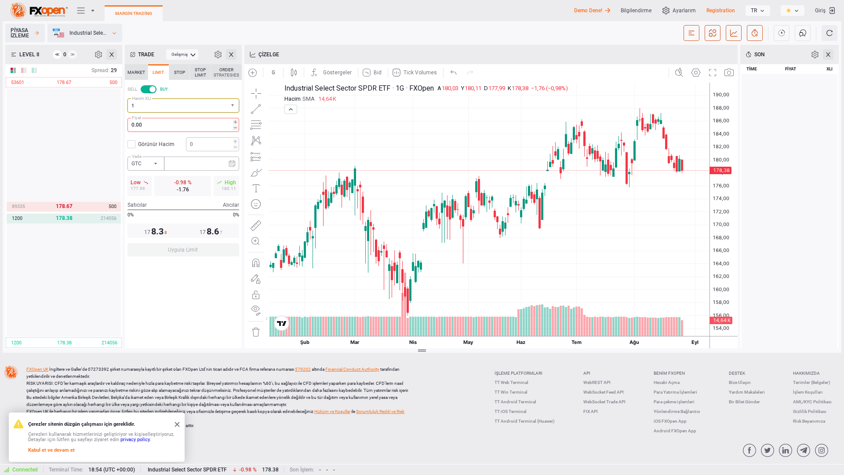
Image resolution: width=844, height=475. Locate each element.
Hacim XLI (141, 98)
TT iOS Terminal (511, 411)
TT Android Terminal (515, 401)
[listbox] (758, 10)
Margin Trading (133, 13)
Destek (737, 373)
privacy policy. (135, 439)
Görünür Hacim (156, 144)
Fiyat (136, 117)
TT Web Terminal (511, 382)
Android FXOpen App (675, 430)
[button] (233, 106)
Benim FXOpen (669, 373)
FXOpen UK (37, 369)
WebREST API (597, 382)
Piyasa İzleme (20, 33)
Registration (720, 10)
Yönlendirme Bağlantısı (677, 411)
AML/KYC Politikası (812, 401)
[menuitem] (182, 54)
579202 (303, 369)
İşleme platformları (518, 373)
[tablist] (183, 163)
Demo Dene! (588, 10)
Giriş (820, 10)
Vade (137, 156)
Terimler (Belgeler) (811, 382)
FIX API (590, 411)
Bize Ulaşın (740, 382)
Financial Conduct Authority (352, 369)
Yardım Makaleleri (747, 392)
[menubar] (182, 54)
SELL (132, 89)
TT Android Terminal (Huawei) (525, 421)
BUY (164, 89)
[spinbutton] (183, 125)
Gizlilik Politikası (809, 411)
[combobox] (183, 106)
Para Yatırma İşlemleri (675, 392)
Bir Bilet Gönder (744, 401)
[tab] (136, 72)
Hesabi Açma (667, 382)
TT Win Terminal (511, 392)
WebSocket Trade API (604, 401)
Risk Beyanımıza (809, 421)
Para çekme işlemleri (674, 401)
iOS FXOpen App (670, 421)
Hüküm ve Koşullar (332, 411)
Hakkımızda (806, 373)
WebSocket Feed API (603, 392)
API (586, 373)
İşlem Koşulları (808, 392)
